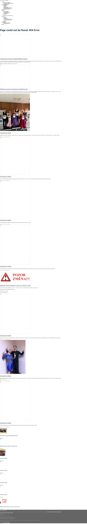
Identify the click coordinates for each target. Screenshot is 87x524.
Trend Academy (6, 11)
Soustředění (6, 13)
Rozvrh (3, 9)
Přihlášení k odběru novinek (8, 15)
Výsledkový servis (5, 133)
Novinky (3, 14)
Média (4, 20)
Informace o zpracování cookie (52, 511)
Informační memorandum (8, 19)
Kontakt (5, 21)
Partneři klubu (6, 18)
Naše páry (5, 5)
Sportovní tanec (5, 4)
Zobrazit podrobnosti (5, 136)
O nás (3, 16)
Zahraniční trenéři (7, 12)
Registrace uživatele (7, 22)
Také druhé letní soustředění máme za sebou (14, 59)
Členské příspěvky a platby (8, 8)
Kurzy (3, 1)
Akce (2, 10)
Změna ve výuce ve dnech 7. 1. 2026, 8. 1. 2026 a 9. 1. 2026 (15, 285)
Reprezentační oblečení (7, 7)
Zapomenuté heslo (7, 23)
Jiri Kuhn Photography (6, 522)
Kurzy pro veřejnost (7, 2)
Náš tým (5, 17)
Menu (7, 0)
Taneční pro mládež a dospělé (8, 3)
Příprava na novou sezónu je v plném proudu (14, 89)
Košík (3, 24)
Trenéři (5, 6)
